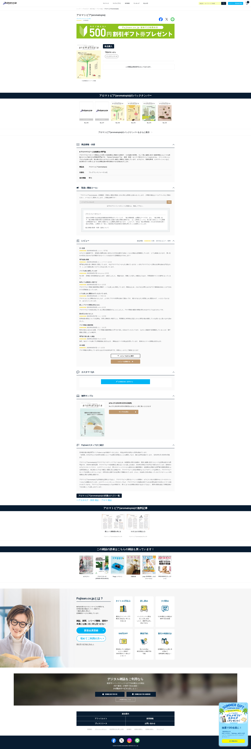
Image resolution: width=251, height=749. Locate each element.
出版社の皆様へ (138, 729)
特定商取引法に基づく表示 (117, 729)
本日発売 (127, 3)
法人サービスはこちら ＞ (85, 644)
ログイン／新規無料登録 (235, 3)
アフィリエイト (101, 719)
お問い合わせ (150, 723)
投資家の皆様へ (150, 729)
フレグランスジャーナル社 (83, 18)
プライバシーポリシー (101, 729)
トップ (78, 8)
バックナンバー (111, 56)
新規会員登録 (91, 630)
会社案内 (129, 729)
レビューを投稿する (124, 361)
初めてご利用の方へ (91, 638)
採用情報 (150, 719)
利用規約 (89, 729)
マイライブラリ (117, 3)
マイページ (106, 3)
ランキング (136, 3)
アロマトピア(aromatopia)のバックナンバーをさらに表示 (124, 132)
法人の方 (145, 3)
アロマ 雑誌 (100, 8)
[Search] (223, 3)
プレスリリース (101, 723)
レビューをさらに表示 (127, 356)
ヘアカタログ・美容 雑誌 (88, 8)
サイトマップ (160, 729)
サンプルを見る (123, 412)
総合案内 (125, 714)
